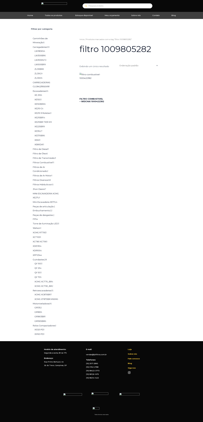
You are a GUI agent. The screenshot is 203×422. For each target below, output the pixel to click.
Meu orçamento (112, 15)
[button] (54, 15)
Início (82, 39)
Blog (173, 15)
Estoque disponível (84, 15)
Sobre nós (136, 15)
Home (30, 15)
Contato (156, 15)
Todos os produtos (53, 15)
